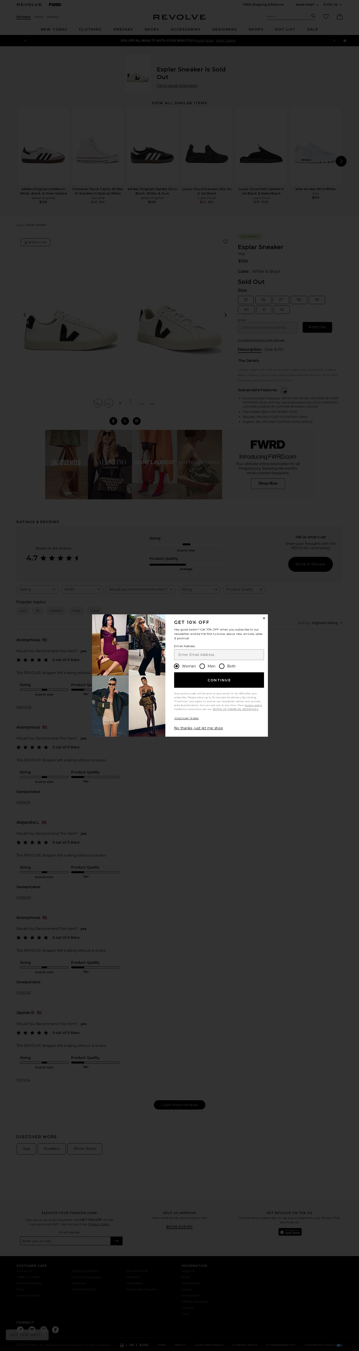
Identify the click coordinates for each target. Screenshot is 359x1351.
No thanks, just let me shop (198, 728)
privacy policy (253, 705)
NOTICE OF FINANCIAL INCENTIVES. (236, 709)
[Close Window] (264, 618)
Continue (219, 680)
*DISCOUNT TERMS (186, 718)
